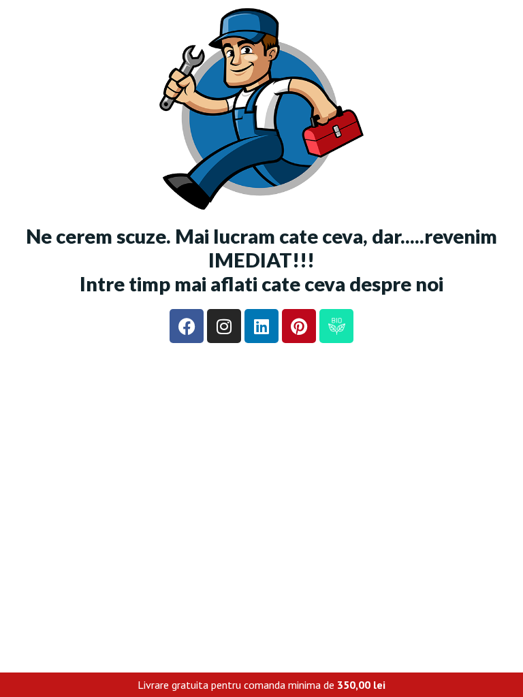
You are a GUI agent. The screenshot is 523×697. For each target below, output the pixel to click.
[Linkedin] (261, 326)
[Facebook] (187, 326)
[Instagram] (224, 326)
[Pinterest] (299, 326)
